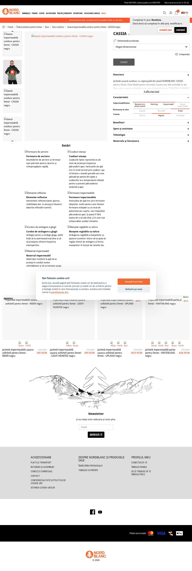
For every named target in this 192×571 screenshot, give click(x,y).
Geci (47, 27)
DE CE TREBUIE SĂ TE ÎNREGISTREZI (141, 473)
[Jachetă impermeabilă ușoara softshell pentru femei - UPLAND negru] (120, 317)
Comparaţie (184, 54)
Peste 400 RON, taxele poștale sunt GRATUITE (142, 3)
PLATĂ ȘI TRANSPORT (41, 462)
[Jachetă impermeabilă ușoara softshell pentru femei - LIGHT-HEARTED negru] (72, 317)
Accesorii (51, 13)
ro (186, 12)
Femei (35, 13)
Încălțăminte (64, 13)
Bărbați (26, 13)
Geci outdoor (58, 27)
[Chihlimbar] (28, 344)
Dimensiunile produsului (128, 40)
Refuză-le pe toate (133, 289)
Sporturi (77, 13)
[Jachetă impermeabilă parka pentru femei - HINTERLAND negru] (167, 317)
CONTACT (35, 475)
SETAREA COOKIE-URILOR (43, 487)
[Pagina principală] (3, 27)
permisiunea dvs (59, 292)
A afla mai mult (151, 91)
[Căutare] (164, 13)
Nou (103, 13)
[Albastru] (68, 344)
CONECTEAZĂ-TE (139, 462)
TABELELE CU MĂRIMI (88, 470)
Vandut (124, 62)
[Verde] (119, 344)
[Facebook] (92, 512)
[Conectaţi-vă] (170, 12)
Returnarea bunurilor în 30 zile (177, 3)
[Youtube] (100, 512)
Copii (41, 13)
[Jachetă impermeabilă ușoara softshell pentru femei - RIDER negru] (24, 317)
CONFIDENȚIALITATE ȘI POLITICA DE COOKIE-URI (48, 482)
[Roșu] (21, 344)
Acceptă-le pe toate (134, 281)
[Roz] (126, 344)
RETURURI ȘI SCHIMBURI (42, 467)
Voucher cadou (92, 13)
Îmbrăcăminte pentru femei (29, 27)
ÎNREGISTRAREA (139, 467)
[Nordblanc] (11, 11)
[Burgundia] (75, 344)
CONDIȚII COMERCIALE (41, 471)
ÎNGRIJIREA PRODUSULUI (90, 465)
